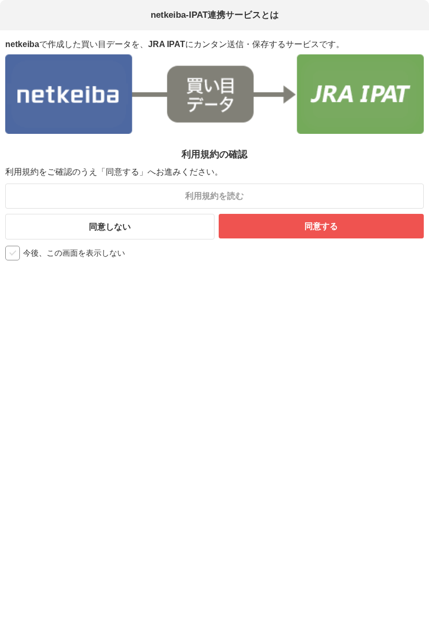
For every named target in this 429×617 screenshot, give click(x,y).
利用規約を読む (214, 195)
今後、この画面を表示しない (74, 252)
